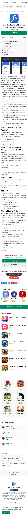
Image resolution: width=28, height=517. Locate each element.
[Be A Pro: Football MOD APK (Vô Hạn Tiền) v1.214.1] (5, 343)
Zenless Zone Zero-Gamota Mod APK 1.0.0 (21, 413)
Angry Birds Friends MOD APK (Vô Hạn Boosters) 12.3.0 (8, 388)
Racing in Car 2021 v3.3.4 (16, 334)
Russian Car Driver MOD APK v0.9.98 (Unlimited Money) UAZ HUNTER (18, 358)
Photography (9, 456)
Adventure (22, 463)
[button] (26, 2)
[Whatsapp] (9, 283)
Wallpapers (9, 460)
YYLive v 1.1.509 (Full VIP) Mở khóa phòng (18, 317)
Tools (3, 456)
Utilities (3, 465)
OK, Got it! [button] (6, 512)
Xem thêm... (4, 250)
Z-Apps (9, 11)
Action (17, 458)
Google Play (14, 261)
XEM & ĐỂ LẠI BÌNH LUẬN (15, 306)
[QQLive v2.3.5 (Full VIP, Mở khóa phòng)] (5, 327)
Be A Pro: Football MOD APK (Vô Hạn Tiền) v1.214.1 (18, 342)
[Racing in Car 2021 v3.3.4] (5, 335)
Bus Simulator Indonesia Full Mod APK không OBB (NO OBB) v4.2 (18, 350)
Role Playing (4, 463)
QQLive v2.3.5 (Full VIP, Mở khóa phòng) (18, 325)
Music (8, 465)
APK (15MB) (14, 264)
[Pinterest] (12, 283)
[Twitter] (5, 283)
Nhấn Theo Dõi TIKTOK (14, 274)
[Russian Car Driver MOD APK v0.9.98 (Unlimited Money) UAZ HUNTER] (5, 360)
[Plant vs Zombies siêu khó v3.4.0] (5, 368)
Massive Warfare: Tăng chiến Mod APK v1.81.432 (8, 413)
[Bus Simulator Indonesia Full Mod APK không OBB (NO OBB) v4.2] (5, 351)
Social (22, 458)
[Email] (15, 283)
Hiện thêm (24, 289)
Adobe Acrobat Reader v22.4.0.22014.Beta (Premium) (22, 298)
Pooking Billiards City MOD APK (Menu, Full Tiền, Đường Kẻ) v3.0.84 (8, 400)
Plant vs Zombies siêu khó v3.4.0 (18, 366)
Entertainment (11, 458)
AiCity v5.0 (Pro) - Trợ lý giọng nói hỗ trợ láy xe (14, 298)
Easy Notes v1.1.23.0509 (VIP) (5, 298)
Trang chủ (3, 11)
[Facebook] (2, 283)
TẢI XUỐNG (14, 32)
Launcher (16, 463)
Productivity (5, 37)
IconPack (4, 458)
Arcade (19, 460)
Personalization (17, 456)
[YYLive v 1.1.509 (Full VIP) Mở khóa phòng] (5, 319)
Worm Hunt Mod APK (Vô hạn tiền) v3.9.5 (21, 400)
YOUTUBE (14, 277)
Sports (15, 460)
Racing (10, 463)
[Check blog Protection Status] (14, 490)
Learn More (18, 509)
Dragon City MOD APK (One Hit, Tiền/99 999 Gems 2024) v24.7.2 (21, 388)
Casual (3, 460)
